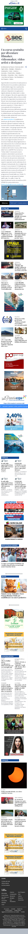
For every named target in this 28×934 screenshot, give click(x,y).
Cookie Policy (17, 910)
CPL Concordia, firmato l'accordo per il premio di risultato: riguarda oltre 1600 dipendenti (7, 343)
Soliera (11, 79)
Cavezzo (16, 71)
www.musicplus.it (9, 119)
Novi (16, 75)
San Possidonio (19, 77)
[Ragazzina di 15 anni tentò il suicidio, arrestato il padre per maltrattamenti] (7, 214)
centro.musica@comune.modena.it (12, 184)
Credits (23, 912)
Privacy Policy (8, 910)
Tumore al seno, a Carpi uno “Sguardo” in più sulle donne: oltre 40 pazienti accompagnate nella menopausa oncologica (20, 665)
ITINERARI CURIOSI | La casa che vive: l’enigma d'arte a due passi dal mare (20, 467)
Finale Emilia (11, 73)
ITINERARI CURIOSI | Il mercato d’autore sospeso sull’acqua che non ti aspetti (20, 485)
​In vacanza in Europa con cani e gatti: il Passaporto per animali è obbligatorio (20, 803)
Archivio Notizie (6, 885)
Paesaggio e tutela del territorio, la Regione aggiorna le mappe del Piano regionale (7, 823)
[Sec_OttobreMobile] (14, 38)
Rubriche (5, 458)
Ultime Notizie (5, 883)
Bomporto (18, 69)
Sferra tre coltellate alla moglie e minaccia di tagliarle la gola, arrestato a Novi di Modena (20, 267)
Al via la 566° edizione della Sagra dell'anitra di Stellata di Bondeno (21, 339)
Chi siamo (6, 909)
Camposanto (4, 71)
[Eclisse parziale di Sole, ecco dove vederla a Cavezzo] (14, 775)
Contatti (13, 909)
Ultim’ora (5, 203)
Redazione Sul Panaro (8, 67)
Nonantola (11, 75)
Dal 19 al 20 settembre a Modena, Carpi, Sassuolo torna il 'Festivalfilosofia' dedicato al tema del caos (6, 286)
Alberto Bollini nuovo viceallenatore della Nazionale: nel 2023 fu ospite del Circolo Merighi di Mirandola (7, 664)
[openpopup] (26, 29)
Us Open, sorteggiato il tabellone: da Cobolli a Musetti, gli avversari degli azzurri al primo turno (12, 565)
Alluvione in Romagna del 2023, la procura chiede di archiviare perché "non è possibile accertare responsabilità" (21, 235)
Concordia (3, 73)
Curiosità (5, 760)
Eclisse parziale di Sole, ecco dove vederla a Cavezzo (11, 792)
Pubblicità (19, 909)
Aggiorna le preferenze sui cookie (10, 912)
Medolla (18, 73)
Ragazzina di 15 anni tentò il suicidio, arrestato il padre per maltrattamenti (20, 216)
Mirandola (4, 75)
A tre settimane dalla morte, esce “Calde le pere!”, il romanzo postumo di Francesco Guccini (7, 235)
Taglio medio (4, 69)
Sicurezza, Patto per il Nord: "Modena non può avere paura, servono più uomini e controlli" (21, 322)
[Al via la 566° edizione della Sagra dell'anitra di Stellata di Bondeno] (21, 330)
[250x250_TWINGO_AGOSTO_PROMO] (14, 25)
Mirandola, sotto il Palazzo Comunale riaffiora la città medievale (20, 687)
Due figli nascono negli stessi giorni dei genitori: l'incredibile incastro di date (20, 823)
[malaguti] (14, 874)
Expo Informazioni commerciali (14, 403)
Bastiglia (11, 69)
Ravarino (21, 75)
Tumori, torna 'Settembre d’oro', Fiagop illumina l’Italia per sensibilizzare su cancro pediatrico (13, 595)
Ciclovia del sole (6, 881)
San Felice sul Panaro (7, 77)
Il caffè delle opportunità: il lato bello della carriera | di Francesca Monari (7, 467)
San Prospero (4, 79)
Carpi (10, 71)
